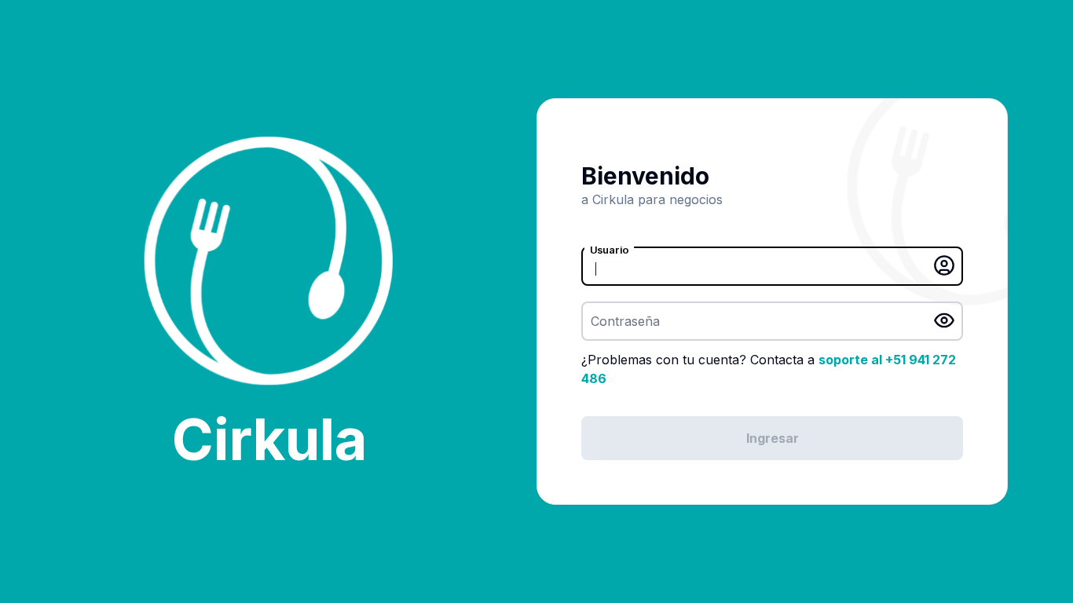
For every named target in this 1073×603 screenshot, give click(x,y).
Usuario (609, 249)
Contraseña (625, 321)
